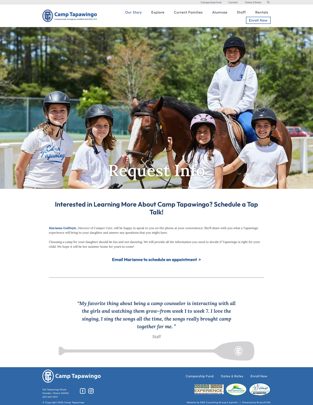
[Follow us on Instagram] (91, 391)
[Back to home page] (69, 15)
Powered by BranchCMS (256, 402)
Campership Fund (211, 2)
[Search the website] (268, 2)
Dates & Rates (253, 2)
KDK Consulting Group (213, 402)
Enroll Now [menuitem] (258, 20)
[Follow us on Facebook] (83, 391)
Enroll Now (259, 376)
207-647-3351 (50, 396)
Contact (233, 2)
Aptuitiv (233, 402)
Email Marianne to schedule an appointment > (156, 259)
